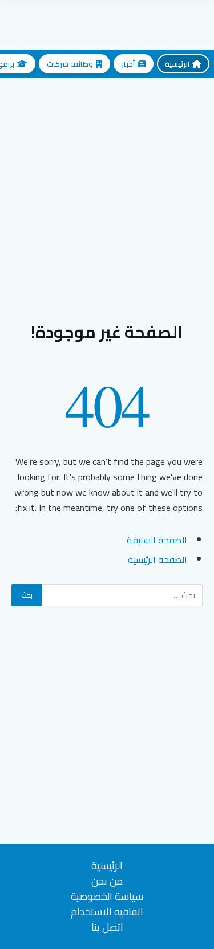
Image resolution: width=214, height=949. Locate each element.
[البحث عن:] (122, 595)
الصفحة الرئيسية (157, 559)
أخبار (128, 64)
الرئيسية (177, 64)
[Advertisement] (107, 190)
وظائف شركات (70, 64)
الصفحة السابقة (157, 540)
